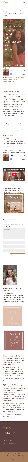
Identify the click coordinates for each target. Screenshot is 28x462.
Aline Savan (15, 460)
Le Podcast (6, 445)
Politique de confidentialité (13, 454)
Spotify (10, 79)
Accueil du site (8, 440)
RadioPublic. (10, 81)
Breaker (14, 79)
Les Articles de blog (9, 443)
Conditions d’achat (10, 456)
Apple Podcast (15, 77)
